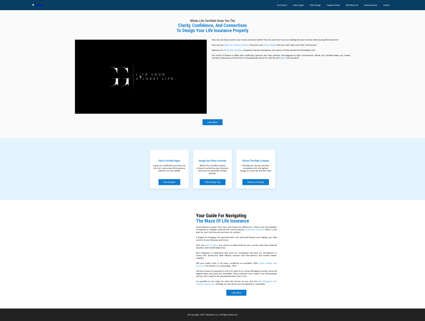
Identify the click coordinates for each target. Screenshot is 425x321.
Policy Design (315, 5)
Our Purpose (282, 5)
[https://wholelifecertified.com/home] (37, 5)
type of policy (211, 245)
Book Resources (370, 5)
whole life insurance (254, 229)
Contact (386, 5)
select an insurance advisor (236, 45)
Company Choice (333, 5)
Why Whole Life (352, 5)
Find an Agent (298, 5)
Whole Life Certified (232, 50)
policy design (270, 45)
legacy (283, 58)
